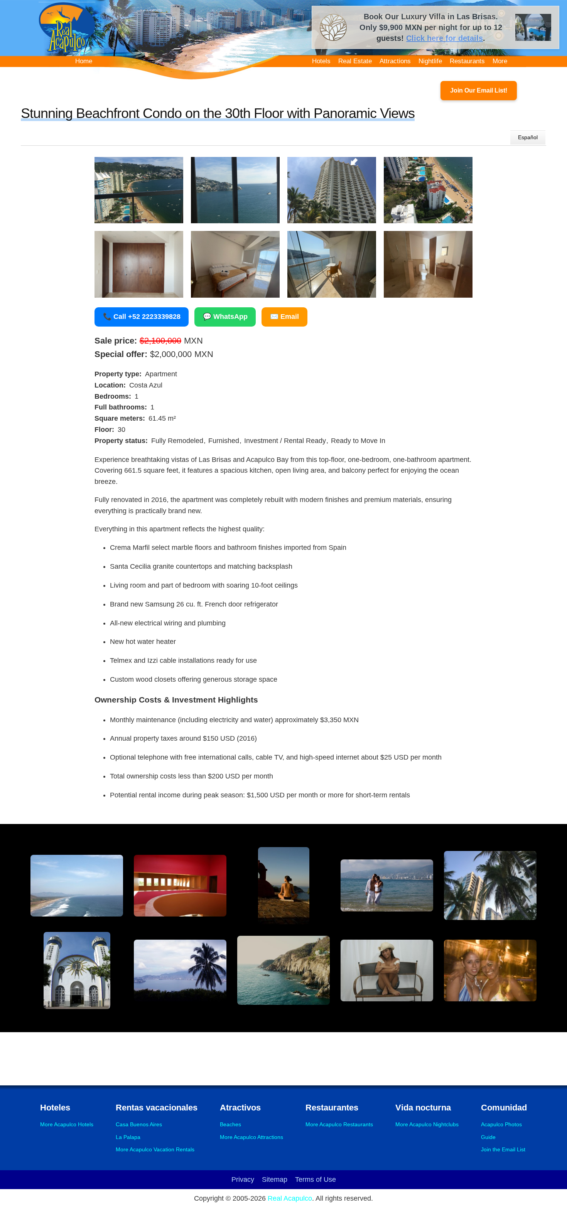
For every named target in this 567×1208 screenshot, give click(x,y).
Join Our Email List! (478, 90)
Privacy (242, 1179)
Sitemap (274, 1179)
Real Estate (355, 61)
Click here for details (444, 38)
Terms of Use (315, 1179)
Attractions (395, 61)
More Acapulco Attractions (251, 1137)
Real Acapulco (290, 1198)
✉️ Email (284, 316)
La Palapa (128, 1137)
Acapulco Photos (501, 1124)
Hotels (321, 61)
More (500, 61)
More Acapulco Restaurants (339, 1124)
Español (528, 137)
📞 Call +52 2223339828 (142, 316)
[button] (138, 190)
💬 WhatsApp (225, 316)
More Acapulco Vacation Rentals (155, 1149)
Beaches (230, 1124)
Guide (488, 1137)
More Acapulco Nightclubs (427, 1124)
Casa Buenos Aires (139, 1124)
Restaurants (467, 61)
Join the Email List (503, 1149)
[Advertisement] (283, 1057)
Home (83, 61)
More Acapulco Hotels (66, 1124)
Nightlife (430, 61)
